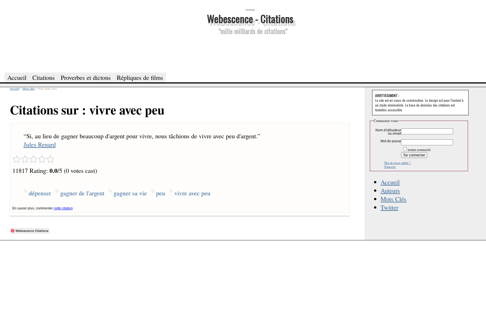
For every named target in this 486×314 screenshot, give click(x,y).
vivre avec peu (192, 193)
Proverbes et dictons (86, 77)
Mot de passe (391, 141)
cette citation (63, 208)
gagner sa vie (130, 193)
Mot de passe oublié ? (397, 163)
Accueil (390, 182)
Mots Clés (393, 199)
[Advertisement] (250, 52)
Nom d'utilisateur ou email (388, 131)
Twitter (389, 207)
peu (160, 193)
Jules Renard (40, 144)
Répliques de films (140, 77)
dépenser (40, 193)
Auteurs (390, 190)
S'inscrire (390, 167)
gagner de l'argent (82, 193)
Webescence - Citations (250, 18)
